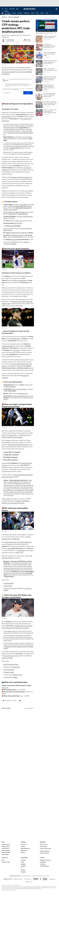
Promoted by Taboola (28, 708)
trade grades (21, 550)
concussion (16, 350)
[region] (46, 26)
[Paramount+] (28, 878)
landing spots (16, 667)
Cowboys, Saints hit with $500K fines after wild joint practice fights (49, 78)
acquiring (9, 548)
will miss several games (20, 280)
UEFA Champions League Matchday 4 (14, 212)
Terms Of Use (43, 844)
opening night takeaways (22, 208)
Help (3, 860)
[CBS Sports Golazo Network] (41, 875)
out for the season (21, 389)
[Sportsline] (18, 879)
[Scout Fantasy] (52, 879)
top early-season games (10, 210)
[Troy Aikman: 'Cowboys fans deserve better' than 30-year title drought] (39, 104)
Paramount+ (24, 850)
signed (12, 226)
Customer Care (6, 862)
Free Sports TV (6, 848)
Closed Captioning (45, 851)
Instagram (23, 864)
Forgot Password (44, 866)
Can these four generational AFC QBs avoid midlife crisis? (49, 46)
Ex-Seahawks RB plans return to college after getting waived (49, 95)
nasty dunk (23, 204)
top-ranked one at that (10, 656)
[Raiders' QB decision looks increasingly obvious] (39, 71)
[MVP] (45, 878)
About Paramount (25, 848)
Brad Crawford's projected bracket (18, 444)
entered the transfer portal (19, 396)
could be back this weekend (18, 233)
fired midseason (15, 338)
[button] (2, 9)
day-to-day (18, 221)
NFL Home (4, 17)
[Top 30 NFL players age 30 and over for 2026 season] (39, 55)
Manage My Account (45, 860)
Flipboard (23, 872)
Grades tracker (7, 586)
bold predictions (23, 214)
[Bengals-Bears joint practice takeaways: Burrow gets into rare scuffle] (39, 87)
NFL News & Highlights (13, 17)
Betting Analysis (6, 850)
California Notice (44, 853)
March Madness (6, 852)
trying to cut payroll (7, 658)
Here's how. (5, 687)
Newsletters (43, 862)
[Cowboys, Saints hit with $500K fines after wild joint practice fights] (39, 79)
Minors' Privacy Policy (45, 848)
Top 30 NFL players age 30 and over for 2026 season (49, 54)
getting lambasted (8, 346)
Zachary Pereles (10, 39)
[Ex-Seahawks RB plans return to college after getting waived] (39, 96)
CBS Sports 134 (24, 435)
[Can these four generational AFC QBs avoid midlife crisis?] (39, 47)
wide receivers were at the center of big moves (18, 542)
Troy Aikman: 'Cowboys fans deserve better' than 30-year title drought (50, 103)
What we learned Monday (10, 664)
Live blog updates (8, 583)
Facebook (23, 866)
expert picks (12, 214)
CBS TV (23, 852)
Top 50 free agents (8, 670)
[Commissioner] (37, 878)
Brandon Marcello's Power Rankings (12, 437)
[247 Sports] (8, 878)
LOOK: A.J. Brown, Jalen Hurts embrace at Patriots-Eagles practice (50, 111)
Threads (23, 870)
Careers (23, 846)
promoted (14, 239)
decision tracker (17, 675)
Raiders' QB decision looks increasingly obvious (50, 69)
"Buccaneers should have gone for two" (21, 177)
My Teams (42, 864)
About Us (23, 844)
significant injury (22, 393)
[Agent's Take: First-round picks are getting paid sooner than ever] (39, 63)
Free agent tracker (8, 672)
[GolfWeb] (29, 882)
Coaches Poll (12, 435)
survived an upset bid (16, 235)
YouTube (23, 860)
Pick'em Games (6, 844)
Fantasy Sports (5, 846)
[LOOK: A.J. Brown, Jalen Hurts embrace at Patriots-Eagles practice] (39, 112)
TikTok (22, 862)
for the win (18, 223)
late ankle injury (6, 117)
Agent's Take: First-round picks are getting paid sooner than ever (50, 62)
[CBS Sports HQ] (26, 875)
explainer (15, 677)
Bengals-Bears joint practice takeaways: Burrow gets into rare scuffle (49, 87)
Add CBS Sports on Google (27, 40)
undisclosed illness (10, 387)
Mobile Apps (5, 854)
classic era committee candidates (16, 243)
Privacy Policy (43, 846)
